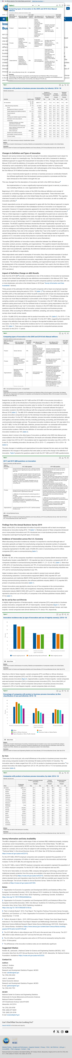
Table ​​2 (11, 5)
